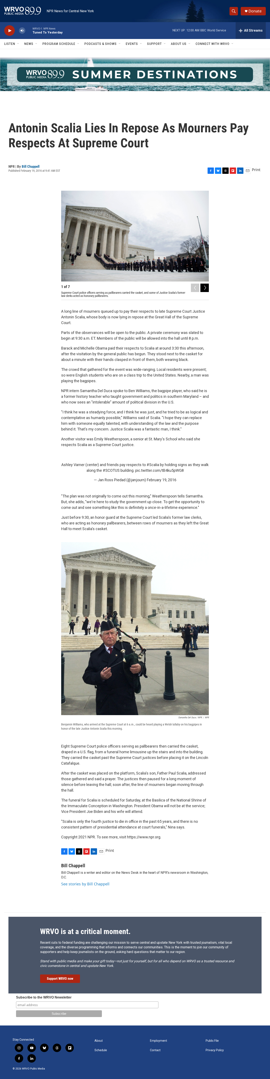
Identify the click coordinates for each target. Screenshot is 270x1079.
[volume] (22, 30)
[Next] (204, 288)
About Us (178, 44)
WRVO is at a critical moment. (85, 931)
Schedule (100, 1050)
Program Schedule (58, 44)
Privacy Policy (215, 1050)
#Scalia (153, 464)
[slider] (29, 30)
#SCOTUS (111, 470)
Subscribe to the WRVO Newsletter (44, 997)
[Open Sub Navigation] (18, 44)
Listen (9, 44)
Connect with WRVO (213, 44)
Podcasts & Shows (100, 44)
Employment (158, 1040)
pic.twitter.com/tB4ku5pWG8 (159, 470)
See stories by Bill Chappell (85, 883)
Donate (255, 11)
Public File (212, 1040)
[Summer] (135, 74)
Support (154, 44)
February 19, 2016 (161, 480)
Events (132, 44)
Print (256, 169)
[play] (9, 30)
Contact (155, 1050)
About (98, 1040)
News (28, 44)
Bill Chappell (30, 166)
